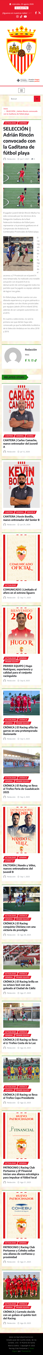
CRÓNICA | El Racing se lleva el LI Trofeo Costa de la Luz (20, 1041)
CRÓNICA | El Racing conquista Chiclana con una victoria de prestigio (19, 927)
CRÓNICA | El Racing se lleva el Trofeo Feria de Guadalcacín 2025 (21, 789)
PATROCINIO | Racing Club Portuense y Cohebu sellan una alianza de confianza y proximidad (19, 1252)
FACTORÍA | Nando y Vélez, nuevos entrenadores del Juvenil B (19, 868)
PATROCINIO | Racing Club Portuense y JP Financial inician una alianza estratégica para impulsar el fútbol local (21, 1172)
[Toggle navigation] (21, 90)
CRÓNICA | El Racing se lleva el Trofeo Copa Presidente (20, 1096)
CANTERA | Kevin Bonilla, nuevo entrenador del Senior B (21, 518)
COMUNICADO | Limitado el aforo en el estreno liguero (20, 591)
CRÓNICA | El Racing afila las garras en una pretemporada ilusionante (20, 731)
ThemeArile (26, 1351)
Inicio (6, 108)
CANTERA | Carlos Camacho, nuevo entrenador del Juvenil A (20, 443)
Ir (37, 98)
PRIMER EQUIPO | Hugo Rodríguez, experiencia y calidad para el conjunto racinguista (18, 670)
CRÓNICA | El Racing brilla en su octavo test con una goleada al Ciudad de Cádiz (20, 985)
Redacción (11, 159)
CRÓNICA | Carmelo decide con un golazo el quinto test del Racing (19, 1315)
